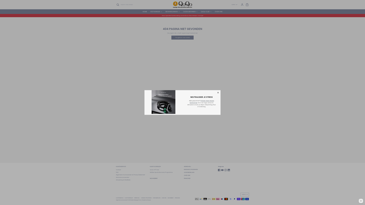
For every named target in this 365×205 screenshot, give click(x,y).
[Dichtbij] (218, 93)
